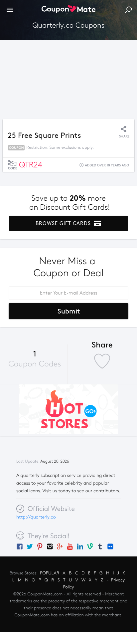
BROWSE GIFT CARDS (64, 223)
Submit (69, 311)
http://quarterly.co (36, 517)
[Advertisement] (68, 78)
